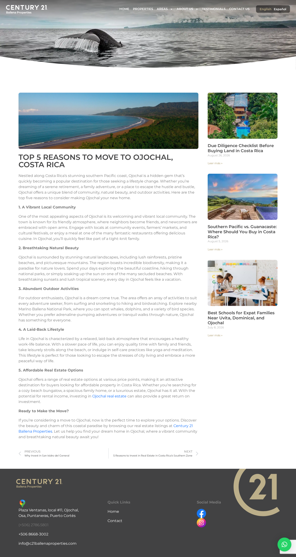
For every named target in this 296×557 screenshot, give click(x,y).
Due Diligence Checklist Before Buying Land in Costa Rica (241, 148)
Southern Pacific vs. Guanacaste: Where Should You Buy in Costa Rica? (242, 231)
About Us (185, 9)
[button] (284, 544)
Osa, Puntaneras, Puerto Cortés (47, 515)
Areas (162, 9)
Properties (143, 9)
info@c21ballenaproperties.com (47, 543)
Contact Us (239, 9)
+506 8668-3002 (33, 534)
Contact (115, 521)
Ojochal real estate (109, 396)
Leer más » (215, 163)
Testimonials (213, 9)
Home (124, 9)
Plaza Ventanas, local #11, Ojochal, (48, 510)
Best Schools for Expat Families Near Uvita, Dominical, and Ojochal (241, 317)
